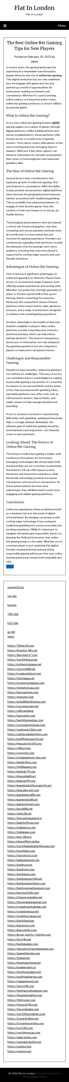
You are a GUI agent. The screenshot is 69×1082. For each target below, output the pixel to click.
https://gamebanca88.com (23, 794)
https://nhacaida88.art (21, 776)
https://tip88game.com (22, 767)
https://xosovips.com (20, 753)
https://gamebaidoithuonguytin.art (29, 785)
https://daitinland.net (20, 920)
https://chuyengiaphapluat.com (27, 902)
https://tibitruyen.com (21, 1000)
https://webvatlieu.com (22, 1037)
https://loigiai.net (18, 958)
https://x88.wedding (20, 710)
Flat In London (34, 7)
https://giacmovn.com (21, 925)
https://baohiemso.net (21, 874)
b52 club (12, 623)
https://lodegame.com (21, 832)
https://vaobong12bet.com (24, 729)
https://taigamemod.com (23, 981)
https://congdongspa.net (23, 911)
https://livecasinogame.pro (24, 818)
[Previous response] (10, 566)
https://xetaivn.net (19, 1051)
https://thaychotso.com (22, 855)
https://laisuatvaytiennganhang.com (30, 948)
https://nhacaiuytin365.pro (24, 743)
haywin (11, 605)
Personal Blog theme (34, 1076)
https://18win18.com (20, 645)
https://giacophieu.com (22, 930)
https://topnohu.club (20, 697)
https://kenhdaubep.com (22, 944)
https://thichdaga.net (20, 678)
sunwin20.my (15, 587)
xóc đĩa (11, 596)
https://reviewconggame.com (25, 683)
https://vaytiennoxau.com (23, 1032)
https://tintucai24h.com (22, 1004)
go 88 (11, 632)
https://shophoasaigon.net (24, 972)
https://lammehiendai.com (23, 953)
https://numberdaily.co (21, 967)
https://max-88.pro (19, 837)
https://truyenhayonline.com (25, 1023)
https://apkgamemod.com (23, 860)
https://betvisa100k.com (23, 892)
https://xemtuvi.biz (19, 1046)
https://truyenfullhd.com (23, 1018)
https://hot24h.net (19, 939)
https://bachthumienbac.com (25, 720)
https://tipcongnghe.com (23, 1009)
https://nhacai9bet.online (23, 841)
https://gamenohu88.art (22, 799)
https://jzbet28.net (19, 813)
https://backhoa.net (19, 864)
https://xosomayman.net (23, 706)
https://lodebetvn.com (21, 827)
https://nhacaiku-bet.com (23, 790)
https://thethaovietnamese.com (27, 990)
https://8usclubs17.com (22, 655)
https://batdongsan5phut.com (26, 883)
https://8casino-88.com (22, 650)
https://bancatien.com (21, 715)
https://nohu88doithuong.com (26, 701)
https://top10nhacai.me (22, 659)
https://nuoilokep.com (21, 850)
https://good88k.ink (20, 808)
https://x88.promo (19, 748)
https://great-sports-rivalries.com (29, 934)
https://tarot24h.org (20, 986)
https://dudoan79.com (21, 771)
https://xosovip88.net (21, 669)
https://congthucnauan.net (24, 916)
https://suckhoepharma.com (24, 976)
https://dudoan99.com (21, 780)
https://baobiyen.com (20, 869)
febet (10, 636)
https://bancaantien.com (22, 692)
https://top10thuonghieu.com (26, 1014)
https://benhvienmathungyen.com (28, 888)
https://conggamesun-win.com (26, 757)
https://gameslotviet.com (23, 804)
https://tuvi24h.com (20, 1028)
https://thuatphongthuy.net (24, 995)
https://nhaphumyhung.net (24, 962)
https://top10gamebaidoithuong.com (31, 846)
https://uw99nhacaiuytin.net (25, 739)
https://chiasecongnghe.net (24, 897)
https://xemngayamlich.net (24, 1042)
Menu (62, 25)
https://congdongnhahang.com (26, 906)
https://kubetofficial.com (23, 822)
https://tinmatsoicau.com (23, 687)
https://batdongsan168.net (24, 878)
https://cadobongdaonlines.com (27, 734)
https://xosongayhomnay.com (26, 725)
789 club (12, 614)
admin (34, 61)
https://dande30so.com (22, 762)
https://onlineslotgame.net (24, 664)
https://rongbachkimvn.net (24, 673)
